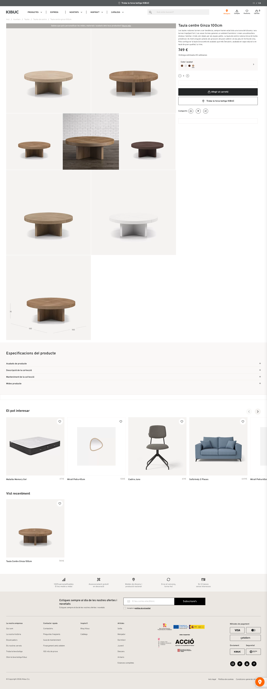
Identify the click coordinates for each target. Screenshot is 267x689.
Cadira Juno (134, 479)
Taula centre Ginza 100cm (19, 561)
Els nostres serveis (14, 646)
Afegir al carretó (219, 92)
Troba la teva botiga (14, 651)
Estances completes (126, 663)
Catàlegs (84, 634)
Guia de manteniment (52, 640)
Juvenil (121, 646)
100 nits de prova (50, 651)
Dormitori (122, 640)
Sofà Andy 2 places (198, 479)
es (254, 3)
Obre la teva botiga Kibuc (16, 657)
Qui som (9, 628)
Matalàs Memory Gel (16, 479)
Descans (121, 651)
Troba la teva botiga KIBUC (135, 3)
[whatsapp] (190, 111)
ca (259, 3)
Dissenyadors (11, 640)
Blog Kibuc (85, 628)
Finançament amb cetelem (54, 646)
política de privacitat (142, 608)
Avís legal (212, 679)
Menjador (121, 634)
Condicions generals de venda (248, 679)
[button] (249, 412)
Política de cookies (226, 679)
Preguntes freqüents (51, 634)
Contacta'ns (48, 628)
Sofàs (120, 628)
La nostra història (13, 634)
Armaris (121, 657)
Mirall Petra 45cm (76, 479)
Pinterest (198, 111)
